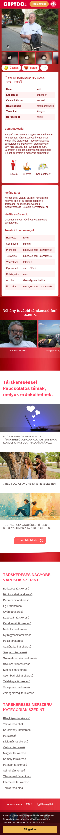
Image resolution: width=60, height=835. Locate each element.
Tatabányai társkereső (16, 681)
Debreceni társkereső (16, 600)
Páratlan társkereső (15, 764)
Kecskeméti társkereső (17, 623)
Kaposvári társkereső (16, 617)
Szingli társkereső (14, 770)
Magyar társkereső (14, 753)
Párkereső (9, 735)
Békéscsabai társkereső (17, 594)
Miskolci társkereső (15, 629)
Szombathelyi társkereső (18, 675)
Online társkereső (14, 747)
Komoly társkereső (14, 759)
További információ (35, 822)
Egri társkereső (12, 606)
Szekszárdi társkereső (16, 664)
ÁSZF (29, 804)
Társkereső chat (13, 724)
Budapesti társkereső (16, 588)
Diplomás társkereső (15, 741)
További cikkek (27, 540)
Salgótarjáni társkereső (17, 646)
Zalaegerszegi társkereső (18, 693)
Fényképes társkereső (16, 718)
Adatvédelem (14, 804)
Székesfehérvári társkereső (20, 658)
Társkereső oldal (13, 788)
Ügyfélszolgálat (44, 804)
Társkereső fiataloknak (17, 776)
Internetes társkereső (16, 782)
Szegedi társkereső (15, 652)
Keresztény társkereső (17, 730)
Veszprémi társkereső (16, 687)
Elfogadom (30, 829)
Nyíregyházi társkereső (17, 635)
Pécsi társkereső (13, 640)
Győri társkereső (13, 611)
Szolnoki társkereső (15, 669)
